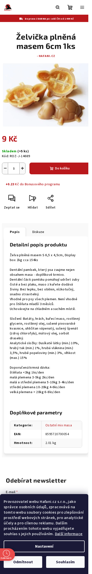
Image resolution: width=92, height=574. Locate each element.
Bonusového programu (42, 184)
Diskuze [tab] (38, 232)
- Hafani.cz (46, 56)
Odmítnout (23, 562)
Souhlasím (65, 562)
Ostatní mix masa (58, 425)
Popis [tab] (15, 232)
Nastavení (44, 546)
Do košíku (62, 168)
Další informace (69, 534)
